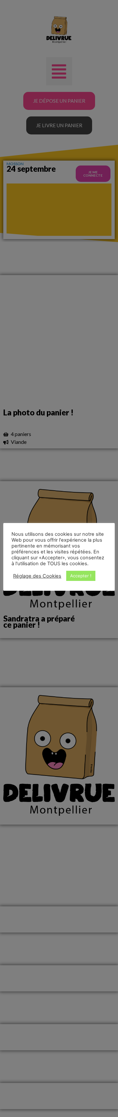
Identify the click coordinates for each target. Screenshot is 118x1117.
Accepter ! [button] (80, 575)
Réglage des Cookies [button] (37, 576)
